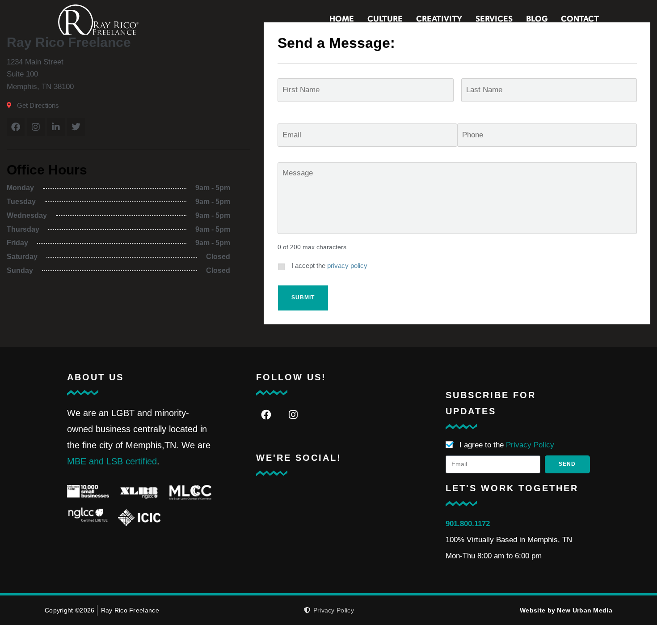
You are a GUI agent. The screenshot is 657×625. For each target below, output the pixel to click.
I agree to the (506, 445)
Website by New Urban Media (566, 610)
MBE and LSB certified (112, 461)
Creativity (439, 20)
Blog (537, 20)
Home (341, 20)
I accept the (329, 265)
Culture (385, 20)
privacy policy (347, 265)
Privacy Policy (530, 445)
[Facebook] (266, 415)
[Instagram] (293, 415)
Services (494, 20)
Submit (303, 297)
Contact (580, 20)
